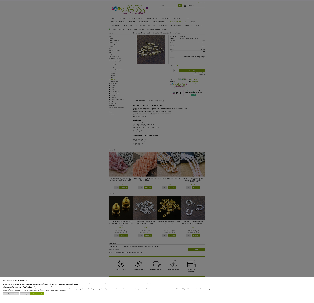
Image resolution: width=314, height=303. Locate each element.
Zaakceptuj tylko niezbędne (11, 293)
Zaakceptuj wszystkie (37, 293)
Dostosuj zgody (25, 293)
